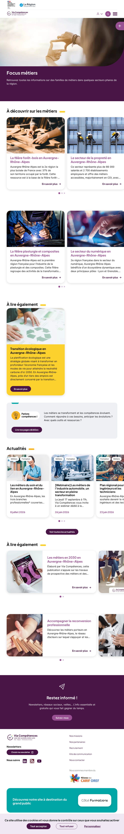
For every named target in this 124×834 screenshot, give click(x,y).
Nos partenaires (77, 742)
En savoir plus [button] (49, 183)
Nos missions (75, 735)
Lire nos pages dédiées (26, 429)
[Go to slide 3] (64, 193)
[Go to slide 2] (62, 193)
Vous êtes (99, 14)
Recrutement (76, 748)
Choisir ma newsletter (20, 752)
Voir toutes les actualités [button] (62, 531)
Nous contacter (77, 760)
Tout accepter (38, 826)
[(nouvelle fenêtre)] (84, 779)
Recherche (108, 14)
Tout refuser (67, 826)
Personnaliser (92, 826)
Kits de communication (80, 754)
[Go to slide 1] (59, 193)
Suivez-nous (62, 717)
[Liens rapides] (120, 26)
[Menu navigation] (115, 14)
